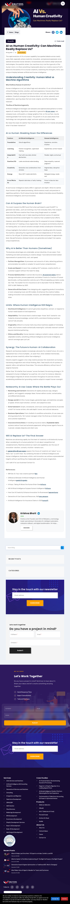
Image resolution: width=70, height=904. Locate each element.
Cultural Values (43, 831)
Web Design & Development (14, 832)
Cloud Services (10, 809)
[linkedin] (61, 32)
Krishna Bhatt (28, 513)
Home (11, 32)
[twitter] (57, 32)
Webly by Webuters (44, 805)
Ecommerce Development (14, 819)
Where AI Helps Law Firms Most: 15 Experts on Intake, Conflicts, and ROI (32, 853)
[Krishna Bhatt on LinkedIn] (38, 513)
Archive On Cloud (44, 818)
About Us (41, 828)
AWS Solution (10, 806)
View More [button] (26, 528)
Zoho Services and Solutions (14, 781)
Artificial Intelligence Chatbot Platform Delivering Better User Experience (50, 792)
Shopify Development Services (15, 822)
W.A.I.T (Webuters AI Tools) (46, 811)
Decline (64, 899)
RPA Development (11, 816)
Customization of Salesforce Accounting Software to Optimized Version (51, 797)
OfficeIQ (41, 808)
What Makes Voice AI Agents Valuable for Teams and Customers (30, 870)
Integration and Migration (13, 796)
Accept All (55, 899)
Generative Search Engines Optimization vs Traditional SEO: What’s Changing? (34, 865)
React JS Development (13, 826)
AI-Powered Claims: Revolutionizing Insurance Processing (49, 782)
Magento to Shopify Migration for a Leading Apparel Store (49, 787)
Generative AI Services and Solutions (17, 789)
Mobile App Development (13, 812)
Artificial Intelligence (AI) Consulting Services (16, 785)
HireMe (41, 821)
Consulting (9, 792)
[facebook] (53, 32)
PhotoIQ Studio (43, 815)
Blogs (17, 32)
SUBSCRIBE (35, 603)
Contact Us (42, 837)
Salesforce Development (13, 799)
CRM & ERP (9, 802)
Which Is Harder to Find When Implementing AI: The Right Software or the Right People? (37, 859)
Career (41, 834)
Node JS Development (13, 829)
